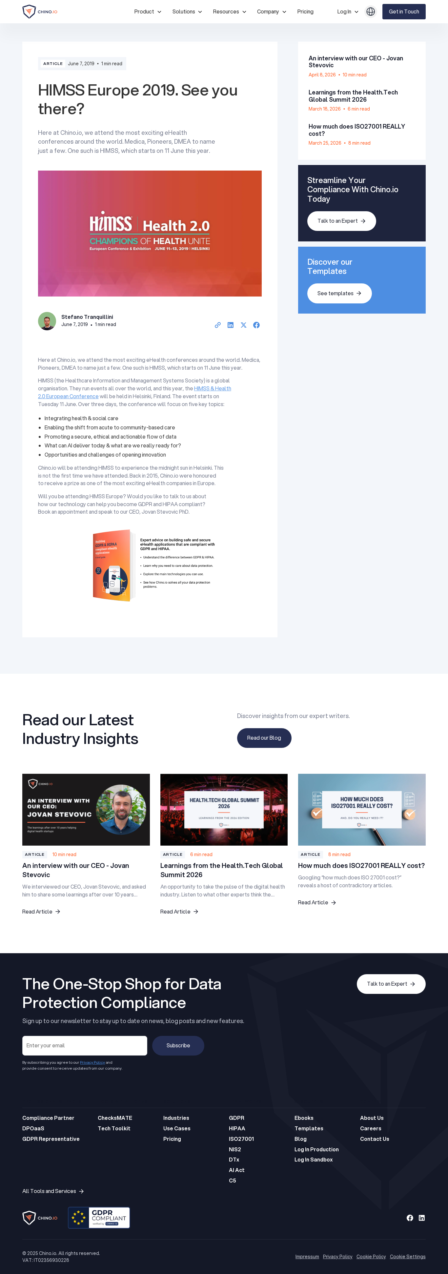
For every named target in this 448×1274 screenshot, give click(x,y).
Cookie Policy (371, 1256)
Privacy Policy (338, 1256)
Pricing (305, 11)
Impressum (307, 1256)
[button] (148, 11)
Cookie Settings (408, 1256)
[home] (75, 12)
